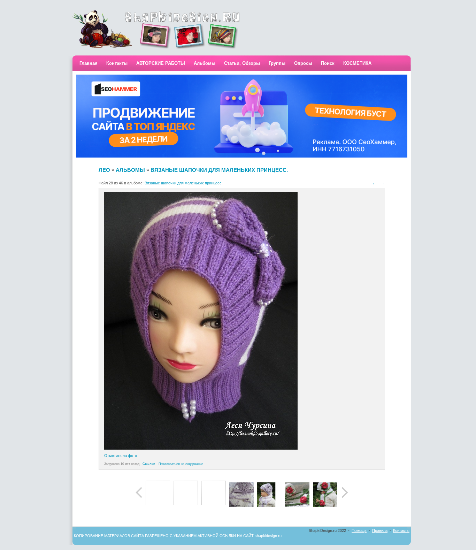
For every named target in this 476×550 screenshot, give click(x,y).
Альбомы (204, 63)
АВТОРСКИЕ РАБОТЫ (160, 63)
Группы (277, 63)
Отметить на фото (120, 455)
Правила (379, 530)
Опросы (303, 63)
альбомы (130, 170)
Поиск (328, 63)
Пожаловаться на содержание (181, 464)
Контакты (117, 63)
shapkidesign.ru (268, 536)
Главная (88, 63)
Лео (104, 170)
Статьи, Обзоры (242, 63)
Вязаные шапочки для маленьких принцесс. (219, 170)
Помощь (359, 530)
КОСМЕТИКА (357, 63)
